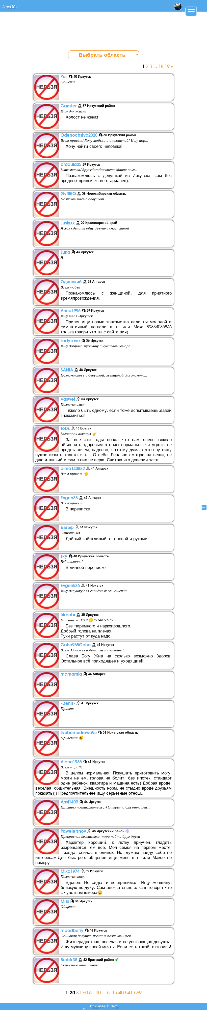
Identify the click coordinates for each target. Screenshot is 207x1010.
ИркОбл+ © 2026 (103, 1005)
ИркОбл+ (11, 6)
